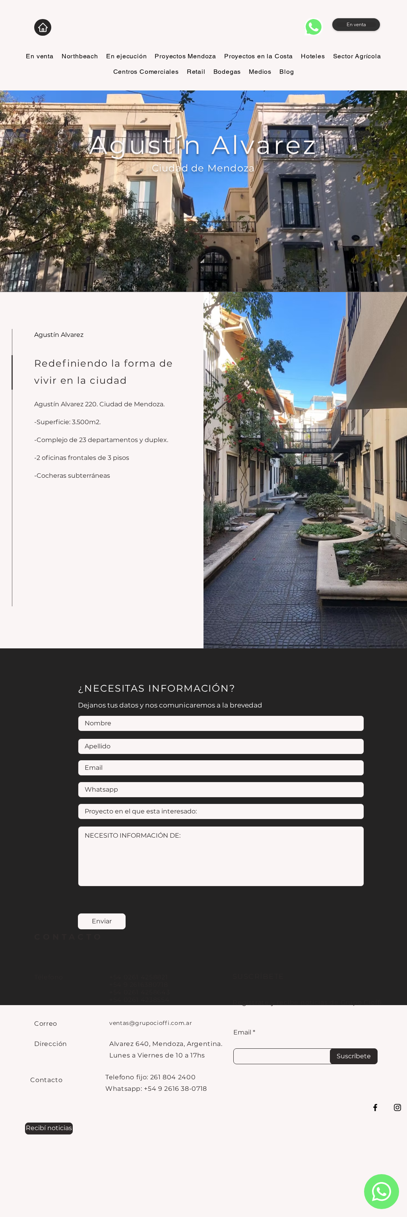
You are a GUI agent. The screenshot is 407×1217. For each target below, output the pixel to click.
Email (242, 1032)
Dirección (50, 1044)
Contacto (46, 1080)
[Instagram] (397, 1107)
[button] (49, 1128)
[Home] (42, 27)
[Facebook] (375, 1107)
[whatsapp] (313, 26)
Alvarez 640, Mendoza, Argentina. (165, 1044)
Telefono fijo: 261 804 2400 (150, 1077)
